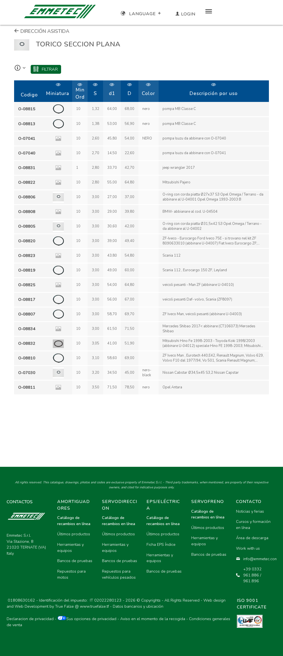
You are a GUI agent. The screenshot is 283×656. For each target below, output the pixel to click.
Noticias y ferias (250, 511)
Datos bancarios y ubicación (138, 606)
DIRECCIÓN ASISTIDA (44, 31)
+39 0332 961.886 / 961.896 (252, 575)
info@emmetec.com (257, 559)
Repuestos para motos (71, 574)
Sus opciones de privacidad (91, 618)
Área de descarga (252, 538)
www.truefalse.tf (94, 606)
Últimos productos (73, 534)
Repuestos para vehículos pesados (119, 574)
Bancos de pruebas (74, 560)
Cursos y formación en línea (253, 524)
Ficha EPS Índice (160, 544)
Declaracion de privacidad (30, 618)
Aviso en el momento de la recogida (152, 618)
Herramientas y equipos (70, 547)
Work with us (248, 548)
